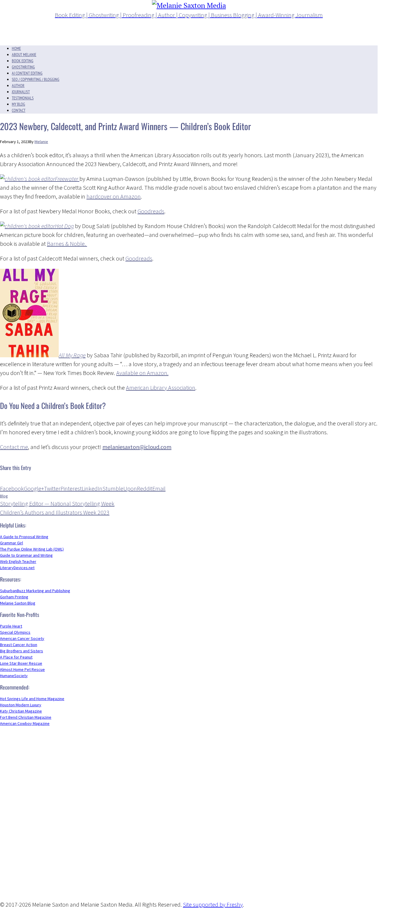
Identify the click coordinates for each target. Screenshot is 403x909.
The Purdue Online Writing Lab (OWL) (32, 549)
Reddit (144, 488)
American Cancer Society (22, 638)
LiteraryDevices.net (17, 567)
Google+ (34, 488)
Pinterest (71, 488)
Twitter (52, 488)
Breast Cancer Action (18, 644)
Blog (4, 496)
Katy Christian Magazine (21, 711)
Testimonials (23, 98)
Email (159, 488)
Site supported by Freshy (213, 904)
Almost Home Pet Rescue (22, 669)
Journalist (21, 91)
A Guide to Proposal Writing (24, 536)
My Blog (18, 104)
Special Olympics (15, 632)
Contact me (14, 447)
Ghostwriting (23, 67)
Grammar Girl (11, 543)
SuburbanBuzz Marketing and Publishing (35, 590)
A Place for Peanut (16, 657)
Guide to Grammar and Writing (26, 555)
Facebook (12, 488)
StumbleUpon (119, 488)
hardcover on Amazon (113, 196)
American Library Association (160, 387)
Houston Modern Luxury (20, 704)
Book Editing (22, 60)
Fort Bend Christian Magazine (25, 717)
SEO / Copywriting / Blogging (35, 79)
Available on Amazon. (142, 372)
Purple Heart (11, 626)
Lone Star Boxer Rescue (21, 663)
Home (16, 48)
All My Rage (72, 355)
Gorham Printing (14, 597)
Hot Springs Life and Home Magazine (32, 698)
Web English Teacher (18, 561)
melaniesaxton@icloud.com (136, 447)
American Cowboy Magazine (25, 723)
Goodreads (150, 211)
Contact (18, 110)
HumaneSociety (14, 675)
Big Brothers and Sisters (21, 651)
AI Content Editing (27, 73)
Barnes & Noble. (67, 243)
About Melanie (24, 54)
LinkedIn (92, 488)
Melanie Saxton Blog (17, 603)
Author (18, 85)
